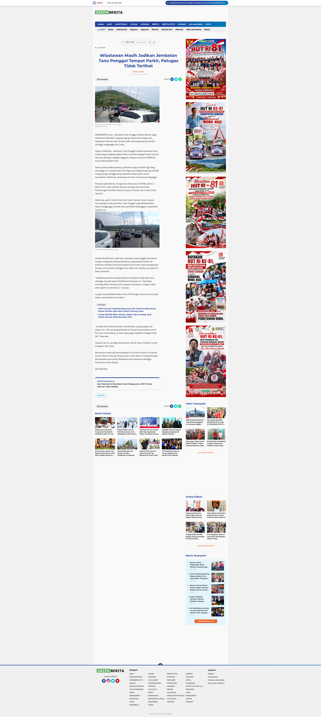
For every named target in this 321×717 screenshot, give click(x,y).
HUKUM (132, 683)
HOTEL (188, 680)
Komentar (103, 79)
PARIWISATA (153, 696)
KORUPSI (151, 686)
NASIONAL (190, 689)
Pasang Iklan (213, 677)
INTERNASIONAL (154, 683)
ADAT (109, 24)
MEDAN (170, 689)
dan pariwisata (196, 24)
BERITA (155, 24)
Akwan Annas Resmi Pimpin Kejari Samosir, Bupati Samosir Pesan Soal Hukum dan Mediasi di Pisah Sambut (199, 587)
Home (99, 3)
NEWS (150, 692)
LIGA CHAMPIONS (136, 689)
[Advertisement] (206, 474)
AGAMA (134, 24)
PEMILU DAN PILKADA (176, 696)
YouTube (119, 684)
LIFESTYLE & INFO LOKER (195, 686)
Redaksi (211, 674)
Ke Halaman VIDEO (205, 453)
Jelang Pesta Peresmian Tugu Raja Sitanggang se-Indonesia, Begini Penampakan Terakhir (195, 422)
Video (102, 29)
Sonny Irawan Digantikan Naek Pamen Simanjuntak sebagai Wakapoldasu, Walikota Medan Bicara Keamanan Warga (199, 564)
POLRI (131, 702)
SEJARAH (189, 702)
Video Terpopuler (196, 403)
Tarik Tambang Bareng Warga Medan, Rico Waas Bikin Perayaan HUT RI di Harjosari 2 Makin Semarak (199, 576)
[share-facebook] (172, 79)
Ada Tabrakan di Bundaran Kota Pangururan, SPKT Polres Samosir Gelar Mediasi (124, 385)
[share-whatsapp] (180, 79)
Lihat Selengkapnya (205, 621)
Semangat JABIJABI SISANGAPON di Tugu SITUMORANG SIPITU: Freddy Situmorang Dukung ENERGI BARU (216, 422)
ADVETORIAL (121, 24)
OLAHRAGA (171, 692)
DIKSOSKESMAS (135, 677)
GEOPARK (190, 677)
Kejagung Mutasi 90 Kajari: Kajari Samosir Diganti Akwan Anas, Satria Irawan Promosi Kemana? (194, 515)
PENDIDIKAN (191, 696)
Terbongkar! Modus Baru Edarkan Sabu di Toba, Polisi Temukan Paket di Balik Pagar (216, 515)
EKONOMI (152, 677)
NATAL (132, 692)
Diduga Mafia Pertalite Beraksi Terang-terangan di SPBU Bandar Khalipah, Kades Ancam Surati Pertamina (195, 537)
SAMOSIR (101, 395)
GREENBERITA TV (136, 680)
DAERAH (182, 24)
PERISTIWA (133, 699)
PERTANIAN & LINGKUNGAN (157, 699)
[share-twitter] (176, 79)
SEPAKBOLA (134, 705)
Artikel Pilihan (194, 496)
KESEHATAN (172, 683)
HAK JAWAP (153, 680)
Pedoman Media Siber (216, 680)
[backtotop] (160, 665)
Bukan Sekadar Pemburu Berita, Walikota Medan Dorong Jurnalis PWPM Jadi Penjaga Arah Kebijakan (199, 599)
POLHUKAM (171, 699)
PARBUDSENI (134, 696)
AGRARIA (145, 24)
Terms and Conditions (216, 683)
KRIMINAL (171, 686)
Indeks (101, 24)
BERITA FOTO (168, 24)
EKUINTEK (171, 677)
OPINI (188, 692)
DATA (208, 24)
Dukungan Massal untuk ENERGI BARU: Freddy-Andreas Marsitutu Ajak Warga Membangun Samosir (195, 443)
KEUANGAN (190, 683)
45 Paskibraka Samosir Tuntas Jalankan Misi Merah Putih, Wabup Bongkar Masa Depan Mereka (199, 610)
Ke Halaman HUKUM (205, 546)
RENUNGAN (152, 702)
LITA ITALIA (152, 689)
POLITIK (189, 699)
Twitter (114, 684)
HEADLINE (171, 680)
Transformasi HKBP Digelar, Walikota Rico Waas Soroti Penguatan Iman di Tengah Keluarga (198, 3)
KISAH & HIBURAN (136, 686)
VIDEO (150, 705)
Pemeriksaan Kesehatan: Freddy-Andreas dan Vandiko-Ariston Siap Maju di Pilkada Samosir (216, 443)
